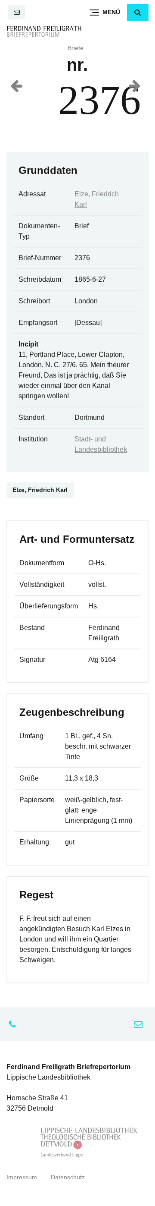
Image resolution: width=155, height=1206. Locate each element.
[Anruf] (14, 1024)
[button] (138, 12)
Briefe (76, 48)
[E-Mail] (16, 12)
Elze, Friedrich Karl (40, 490)
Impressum (21, 1177)
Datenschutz (68, 1177)
